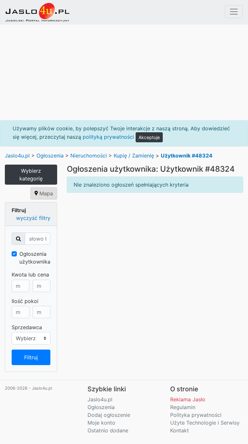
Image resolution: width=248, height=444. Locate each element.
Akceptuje (149, 137)
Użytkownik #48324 (186, 155)
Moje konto (101, 422)
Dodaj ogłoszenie (109, 415)
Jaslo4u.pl (17, 155)
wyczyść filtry (33, 218)
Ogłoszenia (50, 155)
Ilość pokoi (25, 301)
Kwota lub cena (30, 274)
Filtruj (31, 357)
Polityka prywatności (196, 415)
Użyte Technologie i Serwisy (205, 422)
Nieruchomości (88, 155)
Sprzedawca (27, 327)
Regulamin (182, 407)
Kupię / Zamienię (134, 155)
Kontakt (179, 430)
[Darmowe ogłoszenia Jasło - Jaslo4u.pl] (37, 12)
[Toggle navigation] (234, 11)
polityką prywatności (108, 137)
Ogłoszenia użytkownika (34, 258)
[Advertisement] (124, 72)
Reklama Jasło (187, 399)
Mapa (45, 193)
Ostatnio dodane (108, 430)
